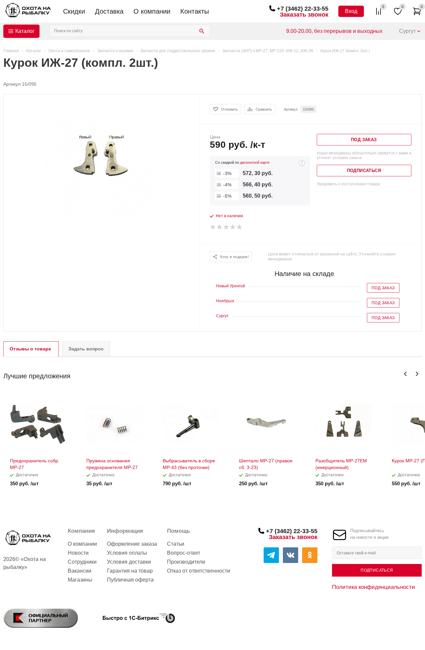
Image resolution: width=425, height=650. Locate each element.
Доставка (109, 11)
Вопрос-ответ (183, 553)
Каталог (25, 31)
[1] (213, 227)
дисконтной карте (255, 162)
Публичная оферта (130, 580)
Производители (186, 562)
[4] (233, 227)
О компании (151, 11)
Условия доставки (129, 562)
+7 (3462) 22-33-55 (302, 8)
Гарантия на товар (130, 571)
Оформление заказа (132, 544)
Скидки (74, 11)
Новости (78, 553)
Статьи (175, 544)
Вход (351, 11)
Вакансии (79, 571)
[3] (226, 227)
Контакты (194, 11)
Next (417, 374)
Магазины (80, 580)
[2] (219, 227)
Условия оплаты (127, 553)
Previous (405, 374)
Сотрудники (82, 562)
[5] (239, 227)
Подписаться (377, 570)
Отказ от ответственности (198, 571)
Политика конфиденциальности (373, 587)
